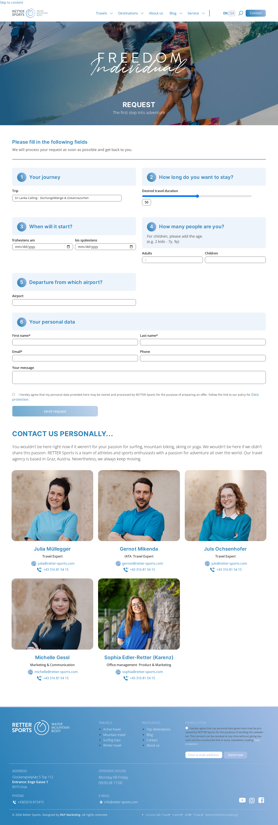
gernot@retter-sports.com (142, 563)
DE (232, 13)
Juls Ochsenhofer (225, 549)
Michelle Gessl (52, 657)
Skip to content (11, 2)
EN (225, 13)
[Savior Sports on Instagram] (252, 800)
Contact (256, 13)
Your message (23, 367)
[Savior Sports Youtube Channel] (242, 800)
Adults (147, 253)
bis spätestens (86, 240)
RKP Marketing (70, 815)
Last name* (149, 335)
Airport (17, 296)
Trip (15, 191)
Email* (17, 351)
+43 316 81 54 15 (56, 569)
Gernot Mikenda (139, 549)
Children (211, 253)
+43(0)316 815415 (30, 802)
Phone (145, 351)
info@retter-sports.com (120, 802)
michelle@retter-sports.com (56, 672)
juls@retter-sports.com (229, 563)
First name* (21, 335)
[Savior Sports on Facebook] (261, 800)
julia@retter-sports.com (56, 563)
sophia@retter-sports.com (142, 672)
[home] (30, 13)
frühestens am (23, 240)
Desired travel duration (160, 191)
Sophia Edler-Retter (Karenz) (139, 657)
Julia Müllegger (52, 549)
